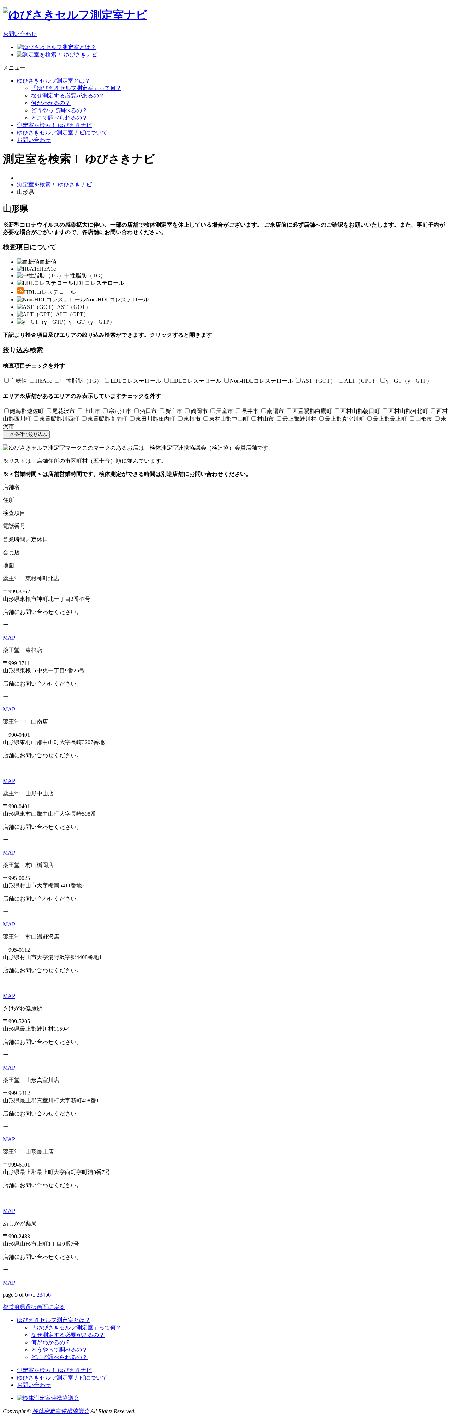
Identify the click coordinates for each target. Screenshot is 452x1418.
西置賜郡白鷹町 (312, 411)
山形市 (423, 419)
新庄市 (173, 411)
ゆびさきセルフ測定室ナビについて (62, 133)
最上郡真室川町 (344, 419)
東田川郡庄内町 (155, 419)
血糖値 (18, 381)
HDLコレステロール (195, 381)
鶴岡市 (199, 411)
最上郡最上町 (390, 419)
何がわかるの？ (51, 103)
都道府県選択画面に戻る (34, 1307)
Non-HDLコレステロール (261, 381)
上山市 (91, 411)
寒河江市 (120, 411)
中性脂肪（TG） (81, 381)
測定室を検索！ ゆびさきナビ (54, 125)
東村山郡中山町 (229, 419)
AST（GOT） (319, 381)
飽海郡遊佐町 (27, 411)
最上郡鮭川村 (299, 419)
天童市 (224, 411)
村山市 (265, 419)
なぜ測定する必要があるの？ (68, 95)
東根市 (192, 419)
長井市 (250, 411)
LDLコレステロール (136, 381)
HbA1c (43, 381)
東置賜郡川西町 (59, 419)
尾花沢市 (63, 411)
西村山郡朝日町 (360, 411)
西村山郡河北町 (408, 411)
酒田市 (148, 411)
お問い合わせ (20, 34)
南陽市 (275, 411)
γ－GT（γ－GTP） (409, 381)
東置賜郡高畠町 (107, 419)
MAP (9, 638)
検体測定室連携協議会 (60, 1411)
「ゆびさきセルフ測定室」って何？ (76, 88)
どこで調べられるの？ (59, 118)
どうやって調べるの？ (59, 110)
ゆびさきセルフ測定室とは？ (53, 81)
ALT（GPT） (360, 381)
